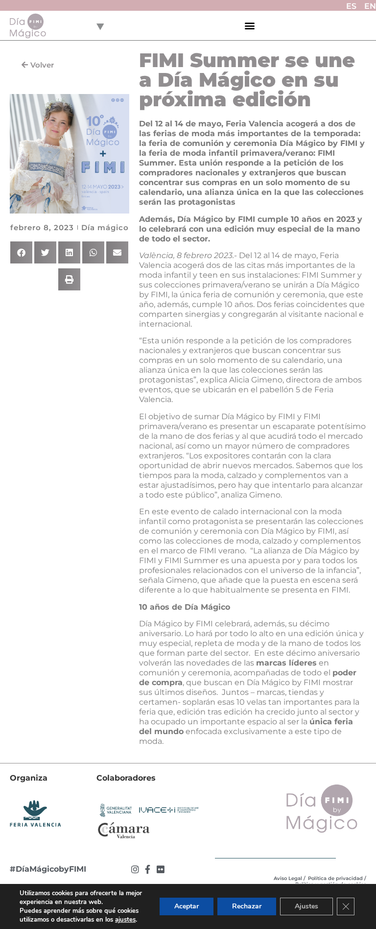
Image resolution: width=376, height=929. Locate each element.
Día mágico (105, 227)
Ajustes (306, 906)
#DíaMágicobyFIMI (48, 869)
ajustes (125, 919)
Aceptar (186, 906)
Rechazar (246, 906)
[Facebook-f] (147, 869)
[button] (250, 26)
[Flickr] (160, 869)
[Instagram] (135, 869)
